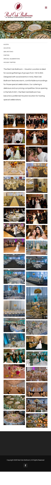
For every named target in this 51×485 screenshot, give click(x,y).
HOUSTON (7, 48)
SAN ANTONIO (8, 51)
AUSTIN (6, 44)
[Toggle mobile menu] (46, 7)
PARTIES (6, 55)
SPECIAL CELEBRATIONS (12, 59)
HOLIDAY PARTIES (9, 62)
